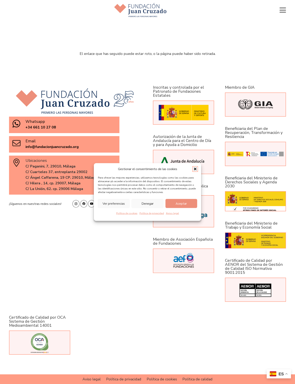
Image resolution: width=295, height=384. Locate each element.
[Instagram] (75, 203)
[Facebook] (83, 203)
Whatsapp (35, 121)
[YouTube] (91, 203)
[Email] (18, 143)
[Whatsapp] (18, 124)
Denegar (147, 203)
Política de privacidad (151, 213)
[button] (195, 169)
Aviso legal (172, 213)
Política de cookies (126, 213)
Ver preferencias (114, 203)
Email (30, 141)
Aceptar (181, 203)
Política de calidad (197, 379)
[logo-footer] (140, 10)
